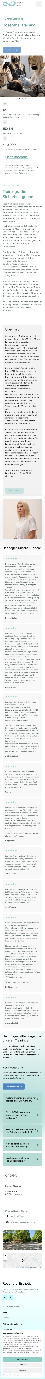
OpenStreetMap (25, 1267)
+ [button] (5, 1255)
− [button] (5, 1258)
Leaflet (17, 1267)
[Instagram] (11, 1297)
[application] (22, 1260)
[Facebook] (5, 1297)
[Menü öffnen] (39, 4)
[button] (22, 1260)
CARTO (40, 1267)
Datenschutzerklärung (10, 1375)
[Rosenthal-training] (14, 3)
